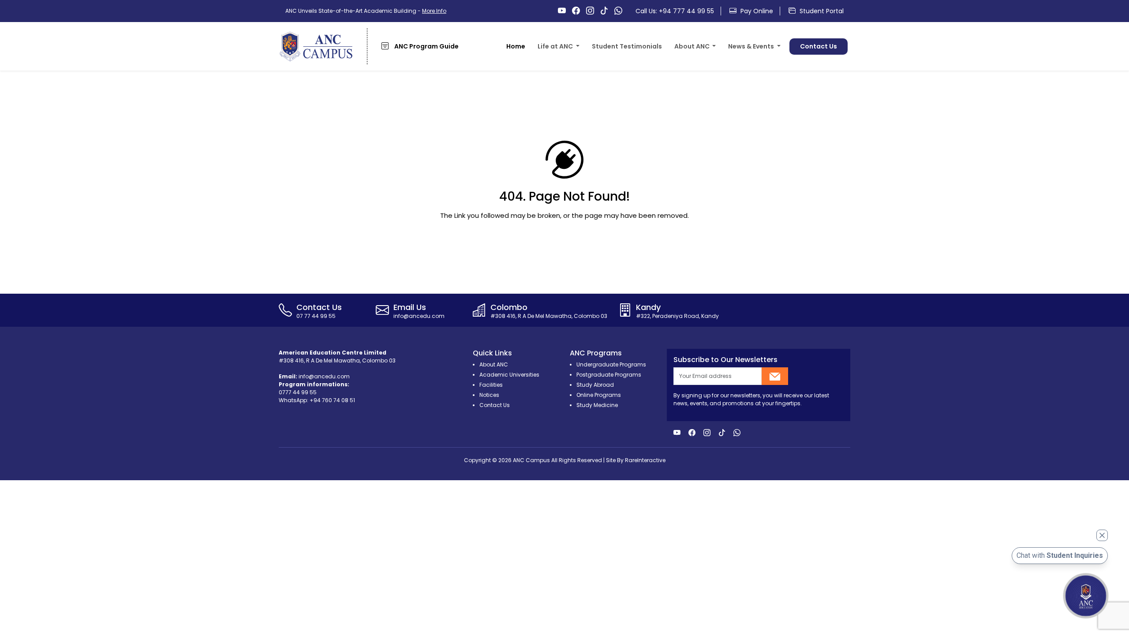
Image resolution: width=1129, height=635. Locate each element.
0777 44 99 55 (298, 392)
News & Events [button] (751, 46)
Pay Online (756, 11)
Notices (489, 395)
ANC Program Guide (426, 46)
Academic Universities (509, 374)
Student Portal (821, 11)
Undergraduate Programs (611, 364)
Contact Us (818, 46)
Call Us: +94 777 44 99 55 (675, 11)
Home (515, 46)
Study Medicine (597, 405)
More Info (434, 11)
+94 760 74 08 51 (332, 400)
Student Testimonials (627, 46)
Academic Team (931, 64)
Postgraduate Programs (608, 374)
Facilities (559, 64)
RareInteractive (645, 460)
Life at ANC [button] (556, 46)
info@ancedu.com (324, 376)
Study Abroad (595, 384)
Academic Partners (1010, 64)
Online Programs (598, 395)
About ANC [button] (692, 46)
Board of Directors (853, 64)
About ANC (699, 64)
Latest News (755, 64)
